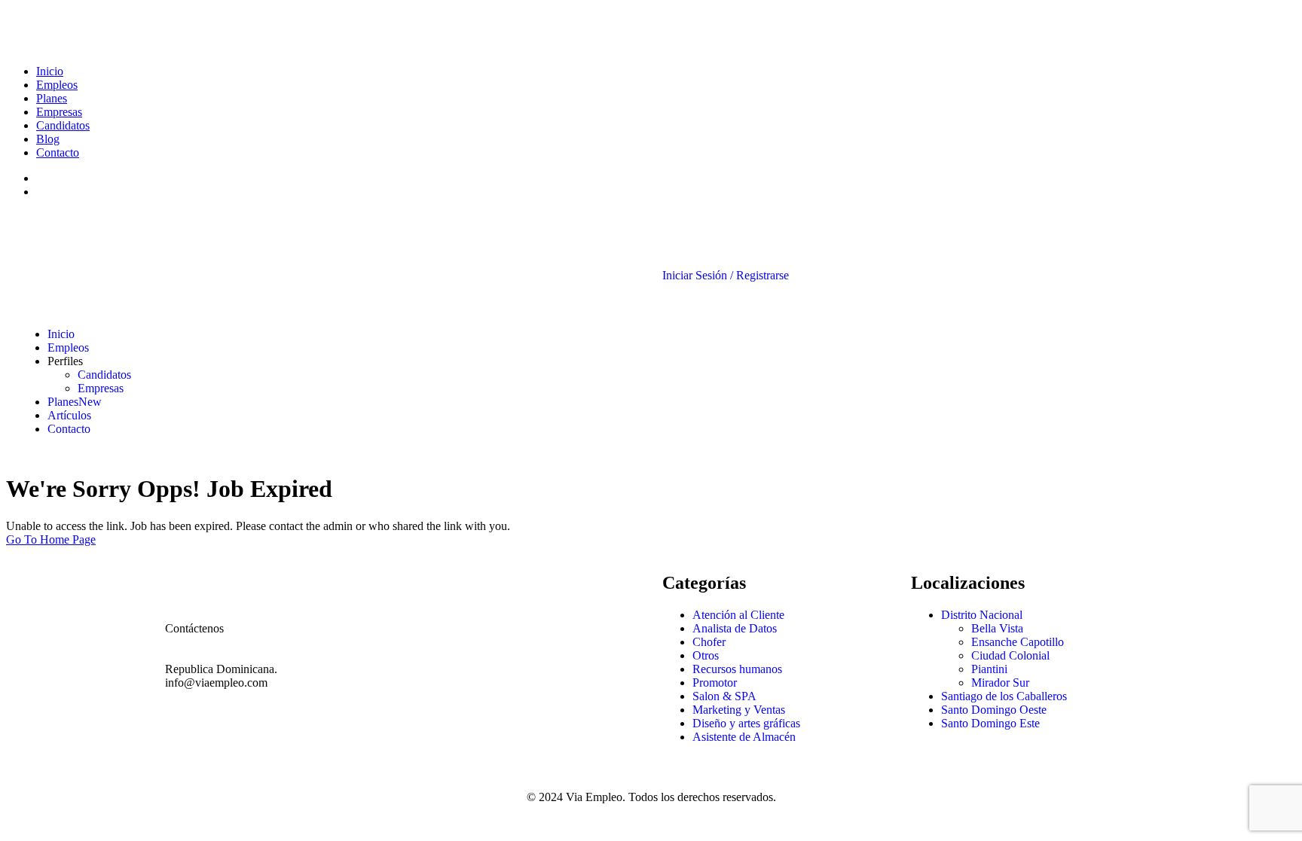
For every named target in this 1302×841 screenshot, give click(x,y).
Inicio (49, 71)
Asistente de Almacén (744, 736)
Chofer (709, 641)
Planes (51, 98)
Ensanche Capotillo (1017, 641)
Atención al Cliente (738, 614)
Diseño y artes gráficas (746, 723)
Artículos (69, 415)
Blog (48, 139)
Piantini (989, 669)
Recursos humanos (737, 669)
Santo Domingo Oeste (994, 709)
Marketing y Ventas (738, 709)
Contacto (57, 152)
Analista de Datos (734, 628)
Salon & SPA (724, 696)
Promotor (714, 682)
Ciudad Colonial (1010, 655)
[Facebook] (432, 577)
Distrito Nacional (981, 614)
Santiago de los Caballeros (1004, 696)
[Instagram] (514, 577)
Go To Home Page (51, 539)
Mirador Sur (1000, 682)
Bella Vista (997, 628)
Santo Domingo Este (990, 723)
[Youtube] (473, 577)
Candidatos (63, 125)
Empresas (59, 111)
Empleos (57, 84)
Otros (705, 655)
